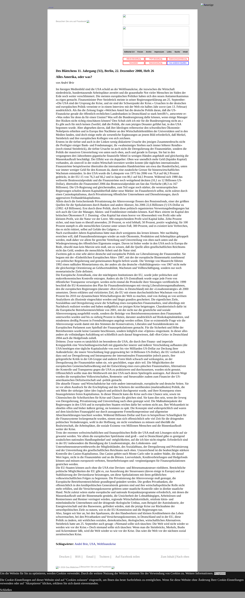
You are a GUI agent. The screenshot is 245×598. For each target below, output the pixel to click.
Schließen (6, 589)
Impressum (159, 52)
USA (93, 544)
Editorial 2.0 (129, 52)
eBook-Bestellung (133, 59)
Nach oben (182, 556)
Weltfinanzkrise (106, 544)
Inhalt (185, 52)
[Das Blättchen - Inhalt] (72, 16)
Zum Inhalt (167, 556)
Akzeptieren (220, 573)
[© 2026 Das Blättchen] (67, 567)
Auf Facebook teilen (127, 556)
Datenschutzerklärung (178, 59)
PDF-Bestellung (155, 59)
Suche (177, 52)
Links (169, 52)
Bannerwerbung (155, 63)
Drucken (64, 556)
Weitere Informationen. (199, 573)
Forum (140, 52)
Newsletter (133, 63)
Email (90, 556)
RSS (78, 556)
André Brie (81, 544)
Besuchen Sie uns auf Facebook (71, 21)
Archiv (149, 52)
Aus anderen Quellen (177, 63)
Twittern (104, 556)
